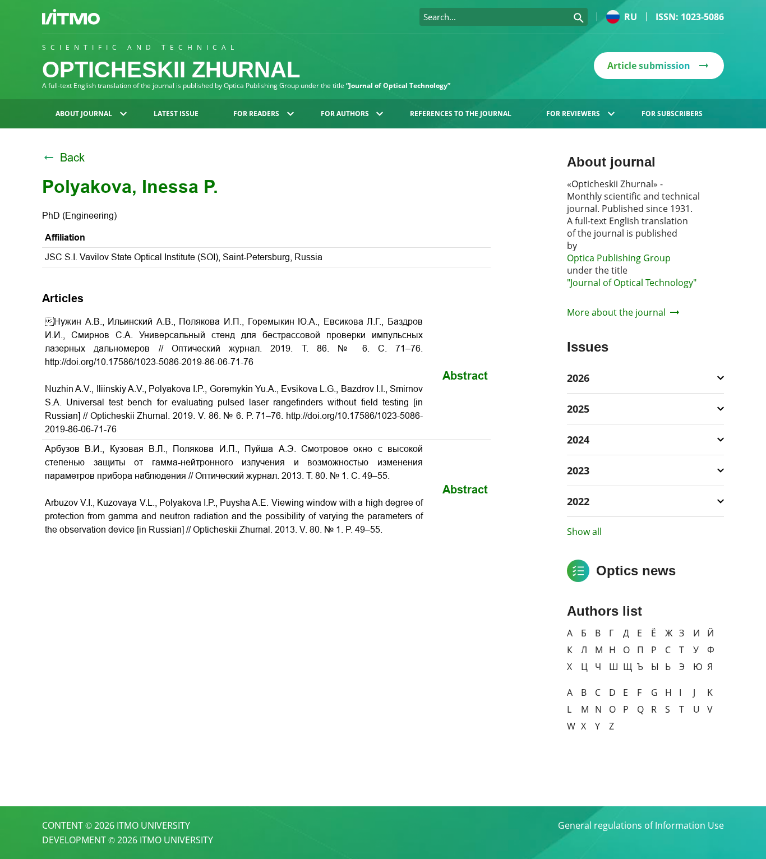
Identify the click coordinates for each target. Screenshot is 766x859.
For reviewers (573, 113)
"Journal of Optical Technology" (631, 282)
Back (72, 157)
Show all (584, 531)
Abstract (465, 376)
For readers (256, 113)
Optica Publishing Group (619, 258)
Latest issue (176, 113)
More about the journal (616, 312)
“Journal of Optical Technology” (398, 85)
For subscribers (672, 113)
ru (630, 17)
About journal (84, 113)
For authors (345, 113)
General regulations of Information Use (641, 825)
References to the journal (460, 113)
